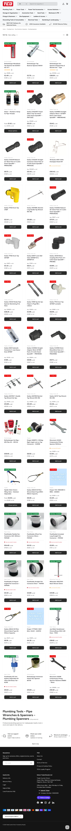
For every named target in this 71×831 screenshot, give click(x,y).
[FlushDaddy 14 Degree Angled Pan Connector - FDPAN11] (12, 568)
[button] (67, 4)
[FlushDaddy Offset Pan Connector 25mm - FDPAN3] (35, 521)
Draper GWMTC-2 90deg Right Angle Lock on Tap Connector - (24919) (35, 442)
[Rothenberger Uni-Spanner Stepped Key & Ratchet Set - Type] (58, 50)
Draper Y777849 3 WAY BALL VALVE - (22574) (34, 630)
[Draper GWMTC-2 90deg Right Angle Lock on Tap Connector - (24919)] (35, 427)
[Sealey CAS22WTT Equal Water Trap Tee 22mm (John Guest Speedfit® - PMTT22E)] (35, 98)
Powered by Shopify (21, 824)
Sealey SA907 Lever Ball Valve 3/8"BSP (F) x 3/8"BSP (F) (34, 258)
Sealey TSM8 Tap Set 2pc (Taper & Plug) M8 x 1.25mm (35, 304)
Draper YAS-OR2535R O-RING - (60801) (58, 491)
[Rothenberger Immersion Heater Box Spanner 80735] (35, 663)
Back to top (35, 744)
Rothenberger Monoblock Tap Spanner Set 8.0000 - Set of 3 (12, 65)
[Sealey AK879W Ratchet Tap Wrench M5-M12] (35, 383)
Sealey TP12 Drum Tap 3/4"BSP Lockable (57, 303)
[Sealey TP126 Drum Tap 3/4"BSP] (12, 242)
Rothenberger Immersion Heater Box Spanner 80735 (35, 678)
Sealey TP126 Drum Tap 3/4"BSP (11, 257)
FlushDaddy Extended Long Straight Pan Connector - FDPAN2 (57, 536)
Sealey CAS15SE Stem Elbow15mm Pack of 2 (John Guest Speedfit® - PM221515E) (57, 351)
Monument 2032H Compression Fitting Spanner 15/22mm (56, 442)
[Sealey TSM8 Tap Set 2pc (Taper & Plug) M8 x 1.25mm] (35, 289)
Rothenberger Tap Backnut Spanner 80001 (34, 64)
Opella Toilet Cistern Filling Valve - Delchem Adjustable (11, 492)
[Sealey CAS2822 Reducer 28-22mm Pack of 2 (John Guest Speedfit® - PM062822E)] (58, 194)
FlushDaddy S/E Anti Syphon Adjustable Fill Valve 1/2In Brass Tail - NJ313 (11, 679)
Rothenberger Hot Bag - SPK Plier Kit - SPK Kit (12, 441)
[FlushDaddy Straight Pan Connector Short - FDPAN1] (35, 568)
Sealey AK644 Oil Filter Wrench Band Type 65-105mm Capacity (11, 631)
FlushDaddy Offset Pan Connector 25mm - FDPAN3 (34, 536)
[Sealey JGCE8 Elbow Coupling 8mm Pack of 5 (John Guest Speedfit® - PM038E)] (58, 242)
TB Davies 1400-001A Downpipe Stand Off (57, 161)
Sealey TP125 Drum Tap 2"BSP (11, 209)
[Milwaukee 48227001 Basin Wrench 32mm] (58, 568)
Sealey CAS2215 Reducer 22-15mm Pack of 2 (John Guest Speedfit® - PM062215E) (12, 162)
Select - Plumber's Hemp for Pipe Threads (12, 113)
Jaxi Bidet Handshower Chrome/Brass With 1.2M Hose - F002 (57, 631)
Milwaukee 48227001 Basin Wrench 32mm (56, 582)
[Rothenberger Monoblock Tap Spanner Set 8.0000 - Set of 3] (12, 50)
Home (4, 29)
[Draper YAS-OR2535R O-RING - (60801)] (58, 477)
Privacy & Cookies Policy (44, 766)
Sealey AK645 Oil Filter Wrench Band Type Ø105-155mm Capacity (35, 492)
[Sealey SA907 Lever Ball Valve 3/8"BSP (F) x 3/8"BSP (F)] (35, 242)
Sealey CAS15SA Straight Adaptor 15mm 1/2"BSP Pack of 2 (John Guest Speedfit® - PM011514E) (35, 351)
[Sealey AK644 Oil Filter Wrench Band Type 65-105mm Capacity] (12, 616)
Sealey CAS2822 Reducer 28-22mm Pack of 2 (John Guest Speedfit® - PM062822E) (58, 211)
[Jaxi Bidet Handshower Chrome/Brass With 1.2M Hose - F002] (58, 616)
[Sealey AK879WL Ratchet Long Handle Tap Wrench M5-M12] (35, 194)
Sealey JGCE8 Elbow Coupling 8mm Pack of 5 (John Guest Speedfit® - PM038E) (57, 259)
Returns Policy (7, 781)
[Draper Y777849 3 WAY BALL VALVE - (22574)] (35, 616)
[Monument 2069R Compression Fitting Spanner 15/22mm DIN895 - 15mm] (58, 663)
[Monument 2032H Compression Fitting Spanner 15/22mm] (58, 427)
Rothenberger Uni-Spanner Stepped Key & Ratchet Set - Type (57, 65)
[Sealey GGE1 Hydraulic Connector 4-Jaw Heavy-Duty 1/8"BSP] (12, 335)
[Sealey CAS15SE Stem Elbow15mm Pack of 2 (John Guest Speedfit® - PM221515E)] (58, 335)
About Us (40, 756)
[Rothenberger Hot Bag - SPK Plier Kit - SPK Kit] (12, 427)
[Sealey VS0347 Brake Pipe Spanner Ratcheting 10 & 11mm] (12, 289)
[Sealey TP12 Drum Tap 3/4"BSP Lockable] (58, 289)
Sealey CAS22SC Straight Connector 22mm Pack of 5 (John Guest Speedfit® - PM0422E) (35, 162)
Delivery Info (6, 778)
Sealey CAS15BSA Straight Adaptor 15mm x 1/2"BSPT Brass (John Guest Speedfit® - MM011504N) (58, 114)
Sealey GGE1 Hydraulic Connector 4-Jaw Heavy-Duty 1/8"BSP (12, 350)
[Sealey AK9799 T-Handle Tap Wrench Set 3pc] (12, 383)
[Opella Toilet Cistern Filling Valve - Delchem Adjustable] (12, 477)
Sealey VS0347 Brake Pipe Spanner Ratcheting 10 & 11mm (12, 304)
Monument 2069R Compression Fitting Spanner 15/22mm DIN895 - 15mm (58, 679)
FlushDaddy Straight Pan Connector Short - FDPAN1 (35, 582)
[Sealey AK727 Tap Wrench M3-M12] (58, 383)
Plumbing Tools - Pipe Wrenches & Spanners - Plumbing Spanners (22, 29)
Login (4, 785)
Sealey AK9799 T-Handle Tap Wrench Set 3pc (12, 397)
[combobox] (37, 4)
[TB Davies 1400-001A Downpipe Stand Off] (58, 146)
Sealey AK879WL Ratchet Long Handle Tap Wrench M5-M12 (35, 210)
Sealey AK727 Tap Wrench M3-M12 (58, 397)
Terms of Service (42, 763)
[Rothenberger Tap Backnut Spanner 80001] (35, 50)
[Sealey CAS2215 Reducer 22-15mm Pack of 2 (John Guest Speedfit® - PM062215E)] (12, 146)
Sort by (5, 35)
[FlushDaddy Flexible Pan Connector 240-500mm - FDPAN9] (12, 521)
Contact (39, 759)
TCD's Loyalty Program (43, 769)
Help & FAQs (6, 788)
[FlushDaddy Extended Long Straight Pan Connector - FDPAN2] (58, 521)
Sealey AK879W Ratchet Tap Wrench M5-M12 (34, 397)
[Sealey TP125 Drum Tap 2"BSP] (12, 194)
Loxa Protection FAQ (9, 791)
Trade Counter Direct (11, 824)
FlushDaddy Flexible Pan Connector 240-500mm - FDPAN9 (12, 536)
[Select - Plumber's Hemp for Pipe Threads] (12, 98)
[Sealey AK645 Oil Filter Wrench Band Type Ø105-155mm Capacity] (35, 477)
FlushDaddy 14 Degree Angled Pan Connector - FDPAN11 (12, 583)
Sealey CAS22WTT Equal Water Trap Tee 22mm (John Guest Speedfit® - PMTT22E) (35, 114)
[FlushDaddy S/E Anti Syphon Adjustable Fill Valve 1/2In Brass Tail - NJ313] (12, 663)
